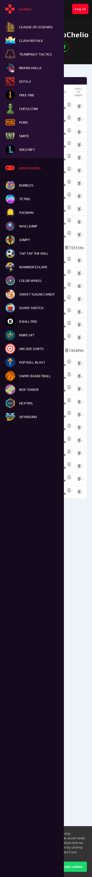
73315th (76, 248)
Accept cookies (71, 867)
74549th (76, 350)
